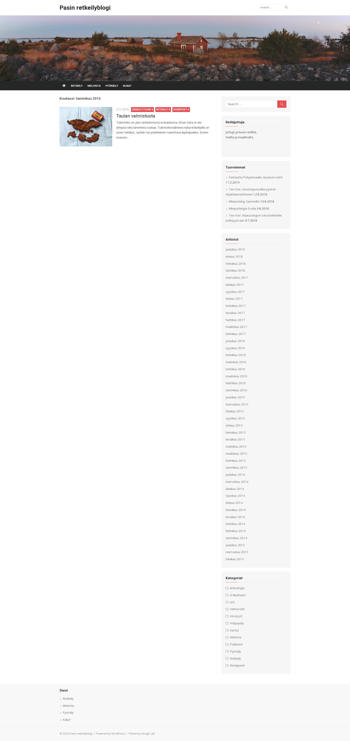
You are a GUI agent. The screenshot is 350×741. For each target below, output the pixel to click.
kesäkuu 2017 (235, 313)
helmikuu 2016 (236, 383)
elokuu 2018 (234, 256)
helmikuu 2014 (236, 531)
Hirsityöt (236, 616)
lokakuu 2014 (235, 489)
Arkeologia (237, 588)
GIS (232, 602)
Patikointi (236, 644)
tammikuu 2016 (236, 390)
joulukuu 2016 (235, 341)
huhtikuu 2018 (235, 270)
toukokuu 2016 (236, 362)
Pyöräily (112, 85)
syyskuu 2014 (235, 496)
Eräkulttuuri (141, 109)
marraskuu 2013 (237, 552)
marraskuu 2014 (237, 482)
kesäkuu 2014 (235, 517)
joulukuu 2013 (235, 545)
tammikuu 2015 (236, 467)
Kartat (234, 630)
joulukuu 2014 (235, 474)
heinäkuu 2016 (236, 355)
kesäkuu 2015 (235, 439)
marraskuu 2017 (237, 277)
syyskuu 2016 (235, 348)
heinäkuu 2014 (236, 510)
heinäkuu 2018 (236, 263)
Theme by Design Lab (141, 733)
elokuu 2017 (234, 298)
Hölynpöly (237, 623)
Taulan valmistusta (135, 115)
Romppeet (180, 109)
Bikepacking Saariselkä (244, 201)
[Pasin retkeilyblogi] (175, 48)
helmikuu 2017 (236, 334)
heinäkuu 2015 (236, 432)
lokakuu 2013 (235, 559)
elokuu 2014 (234, 503)
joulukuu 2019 (235, 249)
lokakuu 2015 (235, 411)
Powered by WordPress (110, 733)
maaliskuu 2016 (236, 376)
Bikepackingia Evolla (242, 208)
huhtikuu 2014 (235, 524)
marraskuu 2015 (237, 404)
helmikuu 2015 (236, 460)
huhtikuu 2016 (235, 369)
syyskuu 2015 (235, 418)
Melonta (94, 85)
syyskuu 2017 (235, 292)
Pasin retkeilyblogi (85, 7)
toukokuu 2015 (236, 446)
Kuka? (127, 85)
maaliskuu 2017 (236, 327)
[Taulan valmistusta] (86, 126)
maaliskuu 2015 (236, 453)
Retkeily (77, 85)
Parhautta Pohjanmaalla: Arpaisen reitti (256, 177)
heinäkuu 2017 (236, 306)
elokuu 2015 (234, 425)
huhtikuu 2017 (235, 320)
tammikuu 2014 (236, 538)
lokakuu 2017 (235, 285)
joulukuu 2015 (235, 397)
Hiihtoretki (237, 609)
